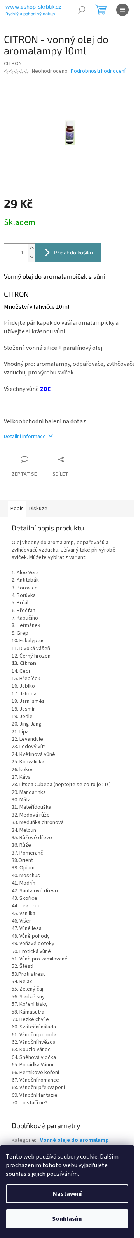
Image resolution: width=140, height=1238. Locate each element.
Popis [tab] (17, 508)
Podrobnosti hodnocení (98, 71)
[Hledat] (81, 10)
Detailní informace (25, 437)
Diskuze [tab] (38, 508)
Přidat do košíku (73, 252)
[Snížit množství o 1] (31, 257)
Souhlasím (67, 1219)
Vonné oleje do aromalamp (74, 1140)
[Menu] (122, 10)
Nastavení (67, 1194)
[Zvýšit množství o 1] (31, 248)
